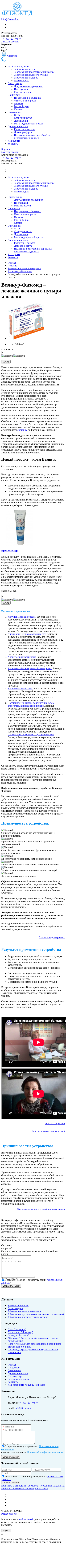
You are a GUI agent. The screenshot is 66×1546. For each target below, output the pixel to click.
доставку (22, 430)
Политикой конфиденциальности (45, 1452)
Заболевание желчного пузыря (24, 1311)
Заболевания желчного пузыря (31, 74)
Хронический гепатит (20, 688)
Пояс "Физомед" (17, 1329)
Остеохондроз (21, 80)
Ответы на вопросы (25, 100)
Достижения (21, 120)
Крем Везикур (9, 550)
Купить (6, 362)
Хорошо (6, 1530)
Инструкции (21, 89)
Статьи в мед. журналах (52, 937)
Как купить (14, 140)
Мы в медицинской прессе (28, 123)
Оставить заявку (11, 1457)
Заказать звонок (10, 41)
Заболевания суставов (26, 77)
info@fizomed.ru (10, 19)
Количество (7, 349)
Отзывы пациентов (55, 1123)
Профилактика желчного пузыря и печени (31, 734)
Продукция (14, 1367)
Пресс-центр (14, 1376)
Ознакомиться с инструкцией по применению (41, 1209)
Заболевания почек (24, 69)
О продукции (15, 83)
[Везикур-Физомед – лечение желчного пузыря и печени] (26, 338)
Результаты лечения (18, 1379)
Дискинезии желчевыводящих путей (28, 634)
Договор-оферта (23, 132)
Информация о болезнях (27, 97)
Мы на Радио (21, 106)
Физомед (12, 55)
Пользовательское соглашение (17, 1488)
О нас (17, 115)
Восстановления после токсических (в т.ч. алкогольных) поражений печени (31, 704)
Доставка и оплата (18, 126)
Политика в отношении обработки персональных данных (33, 136)
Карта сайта (41, 1488)
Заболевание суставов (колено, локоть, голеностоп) (36, 1314)
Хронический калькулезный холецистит (30, 668)
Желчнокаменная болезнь (22, 616)
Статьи (18, 109)
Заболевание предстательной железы (28, 1317)
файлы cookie (26, 1519)
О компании (14, 112)
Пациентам (14, 94)
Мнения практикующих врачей (48, 1131)
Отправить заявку (11, 1286)
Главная (12, 1364)
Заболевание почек (18, 1305)
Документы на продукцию (28, 86)
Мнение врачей (22, 92)
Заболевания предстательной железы (34, 72)
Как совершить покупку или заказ (26, 1384)
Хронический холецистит (22, 657)
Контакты (13, 143)
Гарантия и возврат (24, 129)
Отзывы (18, 103)
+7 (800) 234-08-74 (11, 38)
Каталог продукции (18, 66)
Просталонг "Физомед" (20, 1332)
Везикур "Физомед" (18, 1335)
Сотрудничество (23, 117)
